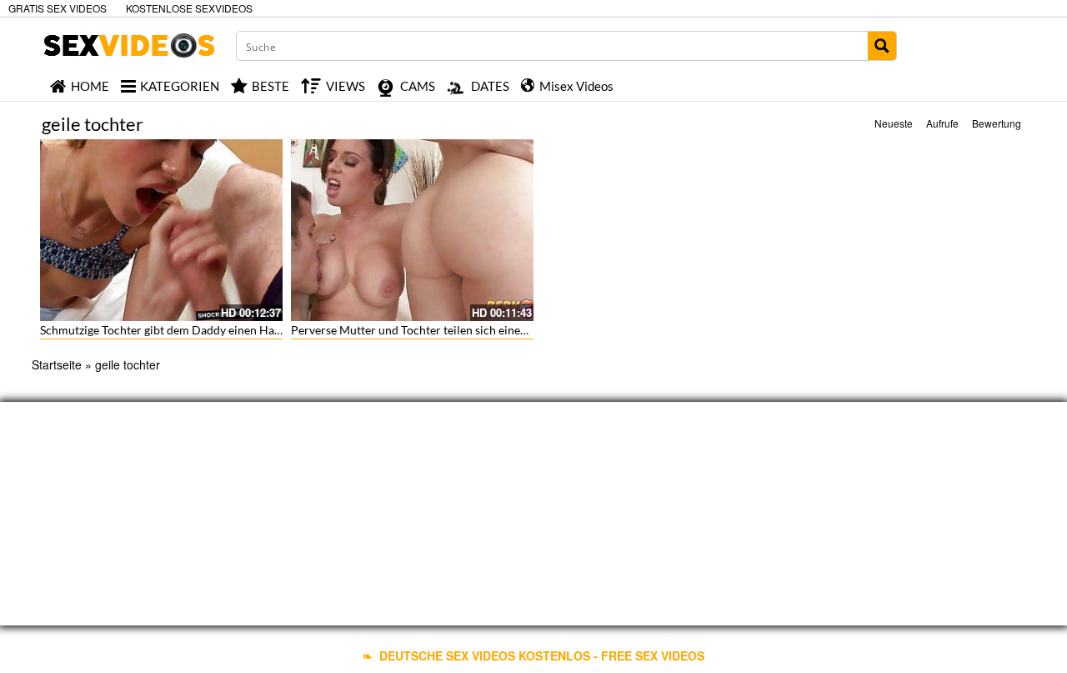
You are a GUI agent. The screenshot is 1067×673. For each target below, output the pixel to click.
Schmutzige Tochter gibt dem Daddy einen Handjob (172, 330)
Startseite (57, 364)
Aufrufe (942, 123)
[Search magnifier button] (882, 46)
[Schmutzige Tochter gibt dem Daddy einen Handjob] (161, 230)
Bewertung (996, 123)
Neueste (893, 123)
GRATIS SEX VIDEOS (57, 8)
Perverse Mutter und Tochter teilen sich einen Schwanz (432, 330)
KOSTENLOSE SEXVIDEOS (189, 8)
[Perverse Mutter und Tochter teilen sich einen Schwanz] (412, 230)
